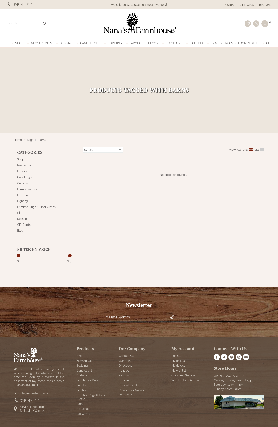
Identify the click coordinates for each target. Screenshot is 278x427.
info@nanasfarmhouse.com (38, 393)
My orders (178, 361)
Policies (124, 370)
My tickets (178, 365)
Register (176, 356)
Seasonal (23, 218)
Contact (231, 4)
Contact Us (126, 356)
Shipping (125, 380)
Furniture (174, 43)
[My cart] (264, 23)
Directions (264, 4)
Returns (124, 375)
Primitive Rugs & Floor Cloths (234, 43)
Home (18, 140)
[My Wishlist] (248, 23)
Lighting (196, 43)
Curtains (115, 43)
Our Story (125, 361)
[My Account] (256, 23)
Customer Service (183, 375)
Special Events (129, 385)
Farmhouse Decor (144, 43)
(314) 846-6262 (29, 400)
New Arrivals (41, 43)
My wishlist (178, 370)
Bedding (66, 43)
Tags (30, 140)
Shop (19, 43)
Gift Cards (247, 4)
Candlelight (90, 43)
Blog (20, 230)
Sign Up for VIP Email (185, 380)
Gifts (270, 43)
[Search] (44, 23)
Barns (42, 140)
